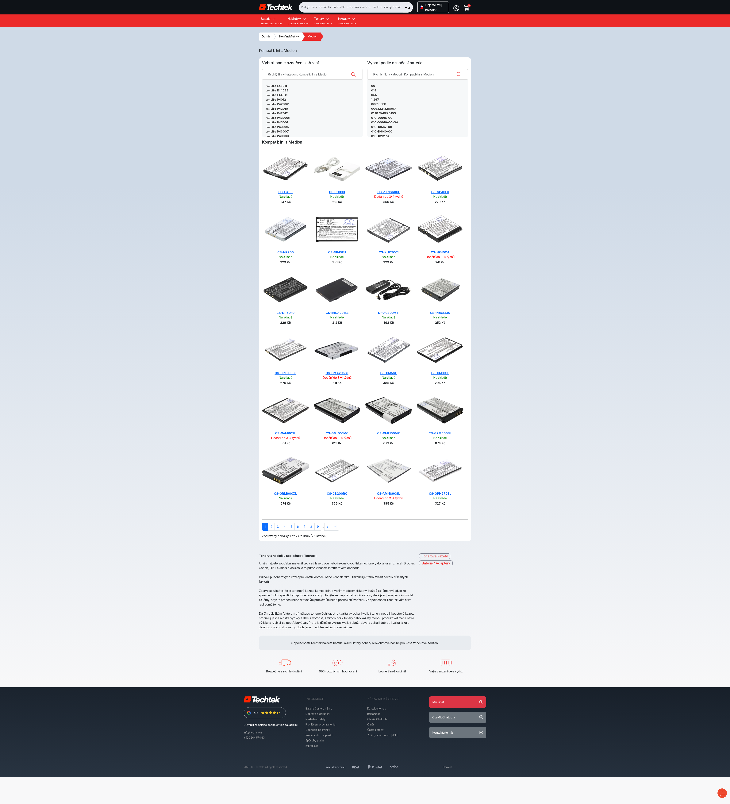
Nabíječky (297, 21)
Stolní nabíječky (288, 36)
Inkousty (347, 21)
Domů (266, 36)
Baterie (271, 21)
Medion (312, 36)
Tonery (323, 21)
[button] (433, 7)
